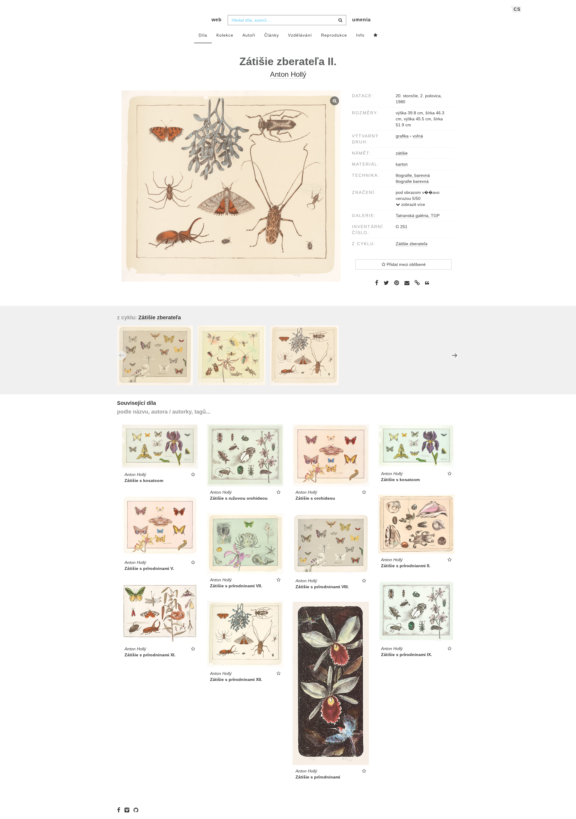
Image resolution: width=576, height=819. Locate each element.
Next (454, 355)
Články (271, 35)
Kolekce (224, 35)
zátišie (402, 153)
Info (360, 35)
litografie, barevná (413, 175)
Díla (203, 35)
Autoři (248, 35)
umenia (361, 19)
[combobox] (287, 20)
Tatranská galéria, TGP (418, 215)
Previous (121, 355)
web (217, 19)
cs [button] (517, 9)
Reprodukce (334, 35)
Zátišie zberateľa (412, 243)
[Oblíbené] (375, 35)
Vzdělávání (300, 35)
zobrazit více (412, 204)
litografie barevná (412, 181)
